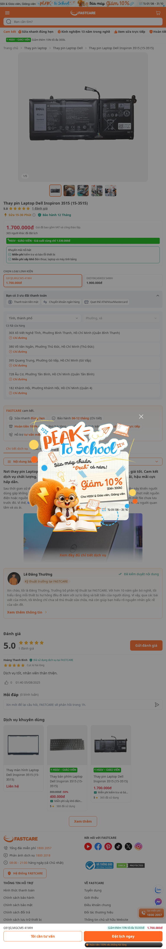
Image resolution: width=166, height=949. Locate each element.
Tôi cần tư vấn (43, 936)
